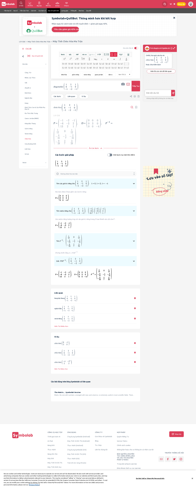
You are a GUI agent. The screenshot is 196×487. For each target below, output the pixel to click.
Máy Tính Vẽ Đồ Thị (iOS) (76, 454)
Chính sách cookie (123, 445)
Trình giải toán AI (54, 436)
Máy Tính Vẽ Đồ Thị (55, 463)
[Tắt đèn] (174, 4)
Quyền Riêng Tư (123, 436)
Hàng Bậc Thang (30, 123)
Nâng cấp (181, 4)
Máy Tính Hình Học (54, 467)
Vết (26, 83)
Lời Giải (22, 42)
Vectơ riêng (28, 134)
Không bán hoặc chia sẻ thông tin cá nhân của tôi (135, 449)
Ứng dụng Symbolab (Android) (78, 436)
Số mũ (27, 154)
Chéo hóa (28, 139)
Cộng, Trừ (28, 72)
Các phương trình (30, 144)
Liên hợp (28, 149)
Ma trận (25, 64)
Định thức (28, 93)
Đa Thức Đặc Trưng (31, 113)
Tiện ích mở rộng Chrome (76, 463)
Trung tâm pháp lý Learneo (127, 464)
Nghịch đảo (28, 98)
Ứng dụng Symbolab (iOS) (76, 450)
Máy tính (51, 458)
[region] (98, 478)
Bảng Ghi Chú (52, 454)
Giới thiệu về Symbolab (103, 436)
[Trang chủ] (22, 438)
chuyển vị (28, 88)
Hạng (26, 103)
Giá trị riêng (28, 128)
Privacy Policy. (34, 484)
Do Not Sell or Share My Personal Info (150, 478)
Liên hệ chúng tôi (101, 449)
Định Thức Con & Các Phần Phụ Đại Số (35, 108)
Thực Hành (52, 450)
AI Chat (50, 441)
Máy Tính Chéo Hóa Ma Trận (39, 42)
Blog (96, 441)
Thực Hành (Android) (75, 445)
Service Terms (122, 441)
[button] (123, 87)
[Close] (192, 478)
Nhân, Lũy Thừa (30, 78)
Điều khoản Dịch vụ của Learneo (129, 468)
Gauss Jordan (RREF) (32, 118)
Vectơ (24, 162)
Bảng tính (51, 445)
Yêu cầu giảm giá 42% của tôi (66, 29)
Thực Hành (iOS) (73, 458)
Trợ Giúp (98, 445)
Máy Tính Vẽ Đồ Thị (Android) (78, 441)
